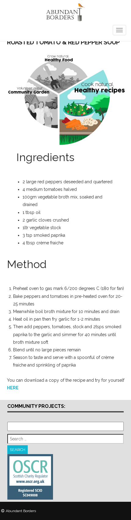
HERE (13, 387)
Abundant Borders (21, 511)
